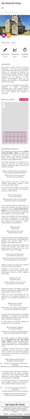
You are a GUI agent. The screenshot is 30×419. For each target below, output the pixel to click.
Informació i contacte (16, 414)
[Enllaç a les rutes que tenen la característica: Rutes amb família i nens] (4, 35)
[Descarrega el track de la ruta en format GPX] (27, 99)
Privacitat (27, 414)
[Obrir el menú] (3, 8)
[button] (3, 104)
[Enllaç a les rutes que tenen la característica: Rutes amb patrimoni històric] (8, 35)
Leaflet (26, 143)
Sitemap (6, 414)
